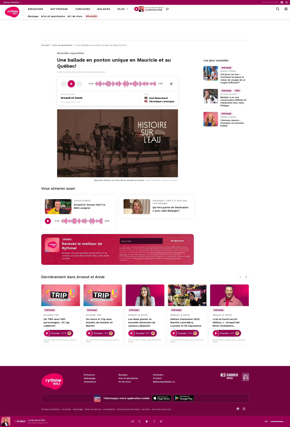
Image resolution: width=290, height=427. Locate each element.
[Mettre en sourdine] (266, 421)
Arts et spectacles (128, 378)
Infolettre (158, 375)
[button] (132, 421)
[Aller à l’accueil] (12, 12)
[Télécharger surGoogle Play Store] (184, 398)
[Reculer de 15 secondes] (63, 84)
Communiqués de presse (128, 409)
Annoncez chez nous (161, 409)
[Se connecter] (286, 9)
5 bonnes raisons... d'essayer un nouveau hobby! (232, 123)
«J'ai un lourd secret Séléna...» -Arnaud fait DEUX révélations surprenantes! (226, 322)
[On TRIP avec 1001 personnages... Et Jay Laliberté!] (60, 295)
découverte (91, 16)
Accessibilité (109, 409)
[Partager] (171, 84)
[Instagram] (286, 2)
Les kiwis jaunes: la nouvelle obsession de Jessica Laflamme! (141, 322)
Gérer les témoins (93, 409)
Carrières (146, 409)
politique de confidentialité (143, 258)
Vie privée (66, 409)
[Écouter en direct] (136, 8)
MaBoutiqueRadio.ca (164, 381)
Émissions (89, 375)
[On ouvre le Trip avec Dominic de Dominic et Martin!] (103, 295)
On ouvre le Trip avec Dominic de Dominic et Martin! (99, 322)
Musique (122, 375)
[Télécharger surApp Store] (161, 398)
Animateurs (90, 381)
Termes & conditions (50, 409)
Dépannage (78, 409)
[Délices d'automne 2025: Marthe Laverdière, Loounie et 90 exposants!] (187, 295)
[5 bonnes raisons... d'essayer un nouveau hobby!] (210, 119)
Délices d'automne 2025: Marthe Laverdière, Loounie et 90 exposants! (185, 322)
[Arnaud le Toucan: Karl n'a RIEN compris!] (58, 206)
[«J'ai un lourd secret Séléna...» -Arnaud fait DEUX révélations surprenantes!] (229, 295)
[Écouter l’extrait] (71, 83)
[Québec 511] (246, 380)
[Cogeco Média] (229, 378)
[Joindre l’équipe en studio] (167, 9)
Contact (157, 378)
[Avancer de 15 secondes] (79, 84)
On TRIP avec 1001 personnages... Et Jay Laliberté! (56, 322)
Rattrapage (89, 378)
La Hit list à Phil (153, 10)
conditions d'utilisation (173, 258)
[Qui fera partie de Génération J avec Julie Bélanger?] (137, 206)
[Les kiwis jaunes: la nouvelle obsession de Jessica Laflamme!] (145, 295)
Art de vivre (124, 381)
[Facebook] (282, 2)
